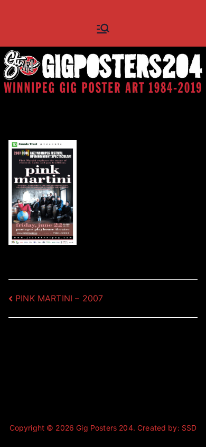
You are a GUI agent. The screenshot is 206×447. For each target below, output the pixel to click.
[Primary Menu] (103, 28)
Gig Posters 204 (104, 427)
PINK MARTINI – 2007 (59, 298)
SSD (189, 427)
